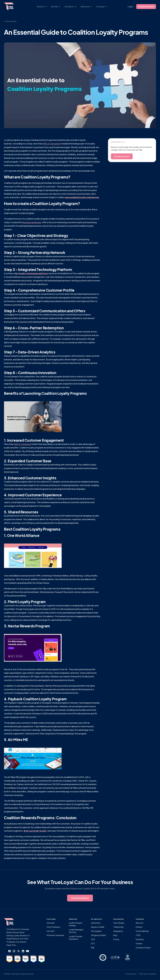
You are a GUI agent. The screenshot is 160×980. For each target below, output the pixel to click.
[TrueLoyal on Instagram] (14, 951)
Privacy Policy (130, 974)
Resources (118, 919)
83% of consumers (51, 143)
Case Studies (118, 923)
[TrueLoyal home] (12, 922)
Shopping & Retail (98, 935)
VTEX (138, 935)
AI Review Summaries (55, 935)
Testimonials (118, 927)
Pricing (116, 939)
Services (73, 919)
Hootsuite (140, 939)
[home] (11, 7)
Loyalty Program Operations (75, 937)
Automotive (95, 923)
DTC (93, 943)
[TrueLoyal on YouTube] (27, 951)
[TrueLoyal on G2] (9, 959)
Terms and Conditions (147, 974)
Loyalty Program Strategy (75, 924)
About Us (139, 923)
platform (51, 919)
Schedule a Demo (146, 6)
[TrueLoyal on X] (18, 951)
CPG (93, 939)
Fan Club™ (51, 931)
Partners (139, 927)
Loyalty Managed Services (76, 931)
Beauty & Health (97, 927)
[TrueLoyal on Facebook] (9, 951)
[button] (43, 6)
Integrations (118, 931)
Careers (139, 943)
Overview (51, 923)
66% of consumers (22, 444)
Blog (115, 935)
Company (140, 919)
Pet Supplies (96, 931)
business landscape (32, 222)
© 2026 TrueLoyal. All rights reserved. (19, 974)
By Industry (96, 919)
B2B (92, 948)
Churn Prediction (53, 927)
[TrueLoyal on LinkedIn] (23, 951)
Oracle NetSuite (142, 931)
